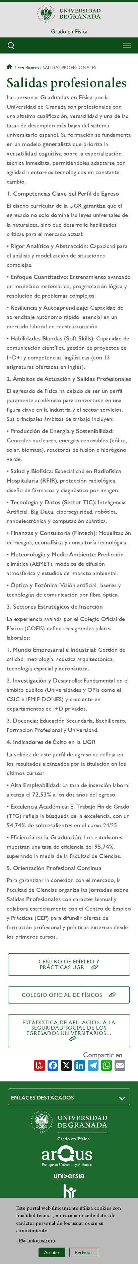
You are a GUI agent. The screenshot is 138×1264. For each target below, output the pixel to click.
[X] (66, 1065)
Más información (37, 1240)
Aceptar (52, 1252)
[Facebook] (53, 1065)
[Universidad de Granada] (69, 14)
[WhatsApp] (106, 1065)
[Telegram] (93, 1065)
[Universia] (69, 1176)
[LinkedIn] (79, 1065)
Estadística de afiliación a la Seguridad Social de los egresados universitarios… (69, 1027)
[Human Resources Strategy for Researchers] (69, 1194)
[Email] (120, 1065)
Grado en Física (69, 31)
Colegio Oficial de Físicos (62, 995)
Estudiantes (28, 67)
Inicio (10, 67)
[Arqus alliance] (67, 1156)
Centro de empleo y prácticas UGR (69, 964)
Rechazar (83, 1252)
